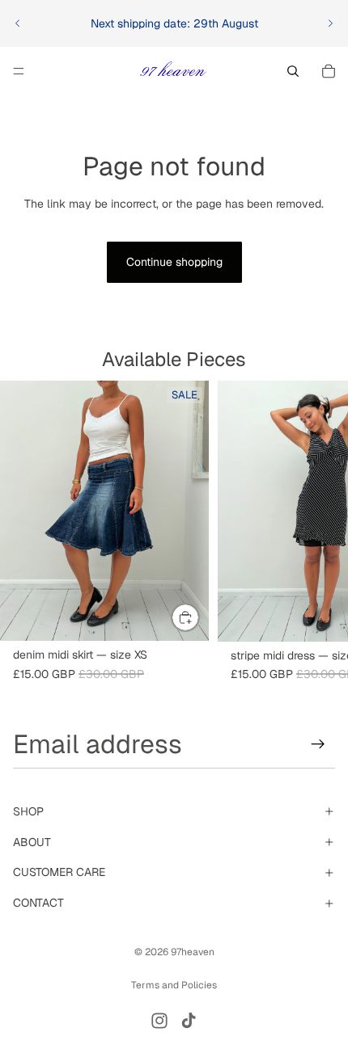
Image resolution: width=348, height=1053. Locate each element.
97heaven (192, 952)
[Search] (293, 71)
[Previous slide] (18, 23)
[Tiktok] (188, 1020)
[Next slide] (330, 23)
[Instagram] (159, 1020)
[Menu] (18, 71)
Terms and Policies (174, 985)
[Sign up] (318, 744)
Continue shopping (174, 262)
